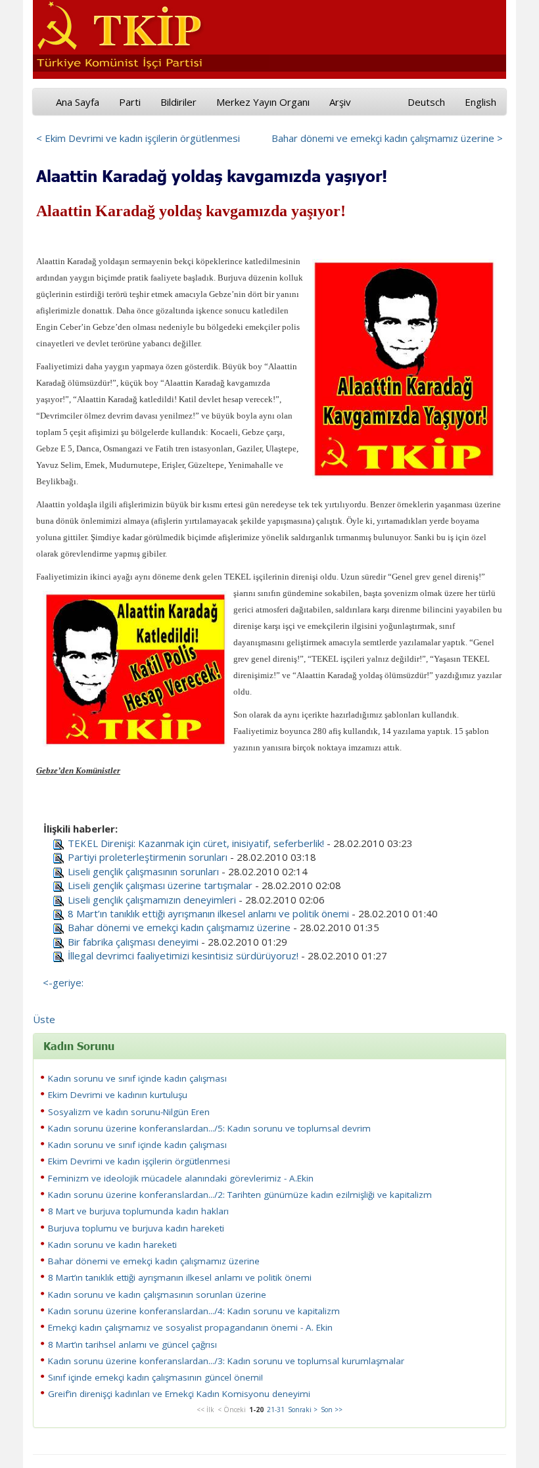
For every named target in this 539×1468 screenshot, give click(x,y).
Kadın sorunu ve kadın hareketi (112, 1244)
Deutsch (426, 101)
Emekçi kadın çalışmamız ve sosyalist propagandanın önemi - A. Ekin (190, 1327)
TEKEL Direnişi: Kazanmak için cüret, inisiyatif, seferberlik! (196, 843)
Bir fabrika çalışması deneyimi (133, 941)
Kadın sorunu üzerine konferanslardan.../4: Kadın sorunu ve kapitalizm (194, 1311)
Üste (44, 1019)
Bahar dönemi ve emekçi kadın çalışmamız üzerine (179, 927)
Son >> (331, 1409)
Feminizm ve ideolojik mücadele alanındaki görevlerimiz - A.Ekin (181, 1178)
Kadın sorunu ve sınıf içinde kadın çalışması (137, 1078)
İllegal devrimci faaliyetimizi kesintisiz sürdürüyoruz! (183, 955)
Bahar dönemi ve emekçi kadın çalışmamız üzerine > (387, 138)
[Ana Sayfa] (151, 33)
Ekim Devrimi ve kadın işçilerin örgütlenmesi (139, 1161)
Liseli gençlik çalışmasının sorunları (143, 871)
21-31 (276, 1409)
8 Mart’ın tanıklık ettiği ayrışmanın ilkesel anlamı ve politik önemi (208, 913)
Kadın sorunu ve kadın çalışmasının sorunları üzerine (157, 1294)
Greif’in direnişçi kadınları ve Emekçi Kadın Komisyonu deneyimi (179, 1394)
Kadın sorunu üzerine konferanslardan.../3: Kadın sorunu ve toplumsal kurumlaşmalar (226, 1361)
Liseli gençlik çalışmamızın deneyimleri (152, 899)
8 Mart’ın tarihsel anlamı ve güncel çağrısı (132, 1344)
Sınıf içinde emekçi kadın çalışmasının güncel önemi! (155, 1377)
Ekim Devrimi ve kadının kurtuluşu (117, 1095)
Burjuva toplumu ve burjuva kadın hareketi (136, 1228)
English (480, 101)
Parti (130, 101)
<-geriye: (63, 982)
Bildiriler (178, 101)
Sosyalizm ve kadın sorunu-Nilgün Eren (129, 1112)
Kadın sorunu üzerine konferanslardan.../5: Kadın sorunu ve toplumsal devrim (209, 1128)
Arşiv (340, 101)
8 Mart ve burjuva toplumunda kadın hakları (138, 1211)
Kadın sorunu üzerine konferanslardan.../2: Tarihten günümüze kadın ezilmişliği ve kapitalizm (240, 1195)
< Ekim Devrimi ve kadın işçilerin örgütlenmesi (138, 138)
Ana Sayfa (77, 101)
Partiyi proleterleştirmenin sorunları (147, 856)
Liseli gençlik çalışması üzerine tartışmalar (160, 885)
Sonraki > (302, 1409)
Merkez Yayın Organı (263, 101)
